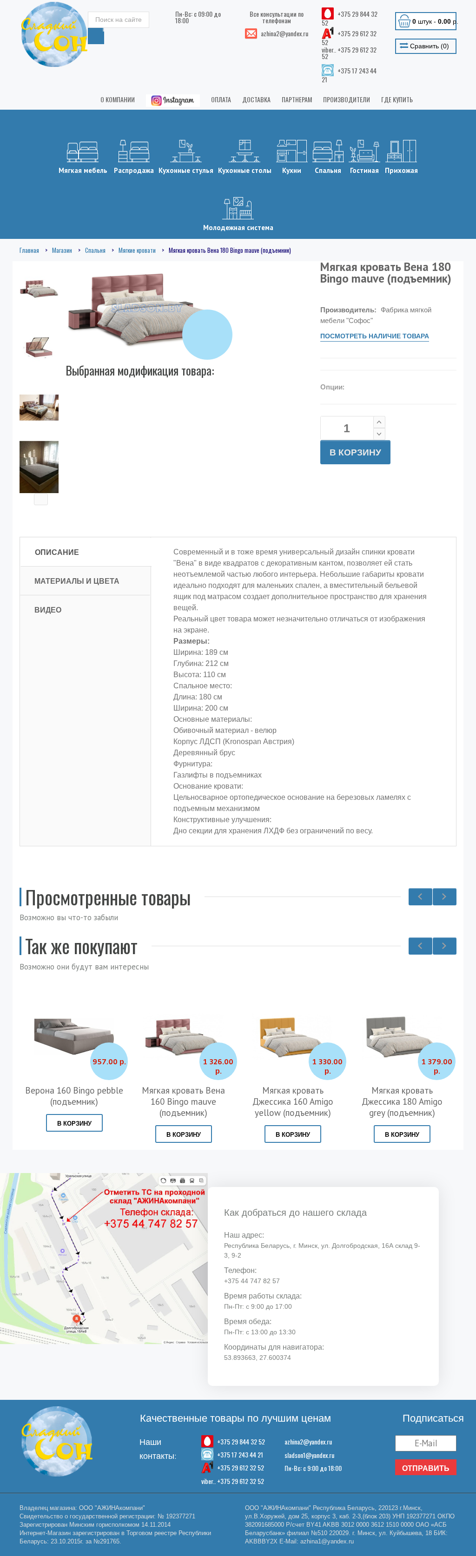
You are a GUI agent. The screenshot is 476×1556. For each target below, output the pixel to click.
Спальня (328, 170)
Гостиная (364, 170)
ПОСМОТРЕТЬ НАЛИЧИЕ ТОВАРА (374, 336)
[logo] (54, 34)
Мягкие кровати (137, 250)
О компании (117, 99)
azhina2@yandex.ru (308, 1441)
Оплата (221, 99)
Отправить (426, 1468)
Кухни (291, 170)
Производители (346, 99)
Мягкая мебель (83, 170)
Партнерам (297, 99)
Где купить (397, 99)
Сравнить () (428, 46)
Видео (47, 609)
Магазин (62, 250)
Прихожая (401, 170)
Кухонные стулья (186, 170)
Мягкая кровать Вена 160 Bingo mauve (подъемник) (183, 1101)
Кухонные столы (244, 170)
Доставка (256, 99)
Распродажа (134, 170)
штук (434, 21)
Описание (57, 552)
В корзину (355, 452)
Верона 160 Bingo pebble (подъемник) (74, 1096)
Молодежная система (238, 227)
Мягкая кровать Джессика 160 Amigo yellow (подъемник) (292, 1101)
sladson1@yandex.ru (309, 1455)
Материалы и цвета (76, 581)
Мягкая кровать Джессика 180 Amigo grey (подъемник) (402, 1101)
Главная (29, 250)
